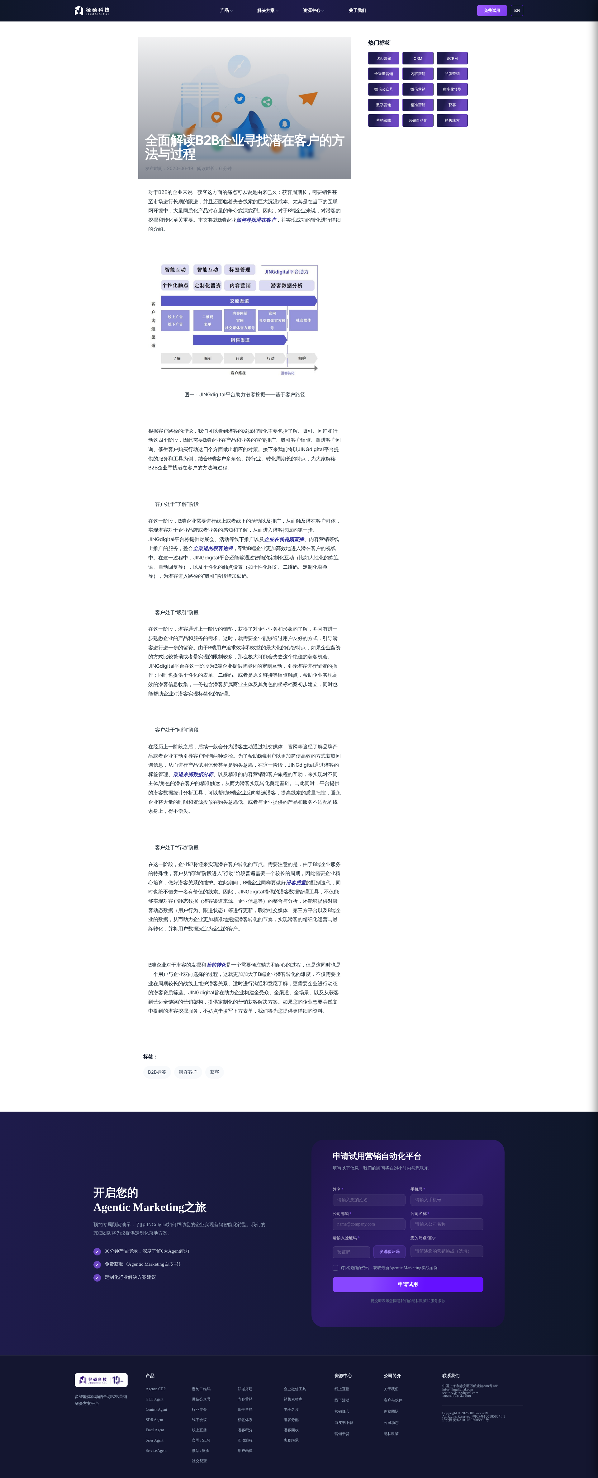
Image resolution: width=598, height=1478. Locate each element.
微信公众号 (383, 89)
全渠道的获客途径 (213, 548)
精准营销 (418, 104)
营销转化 (216, 965)
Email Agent (155, 1430)
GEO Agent (154, 1399)
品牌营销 (452, 73)
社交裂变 (199, 1461)
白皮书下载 (344, 1422)
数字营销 (383, 104)
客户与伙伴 (393, 1400)
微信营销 (418, 89)
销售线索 (452, 120)
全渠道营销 (383, 73)
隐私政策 (391, 1434)
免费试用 (492, 10)
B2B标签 (157, 1072)
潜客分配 (291, 1420)
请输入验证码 (346, 1238)
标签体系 (245, 1420)
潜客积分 (245, 1430)
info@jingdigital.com (457, 1389)
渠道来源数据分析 (193, 774)
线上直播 (199, 1430)
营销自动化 (418, 120)
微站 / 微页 (201, 1450)
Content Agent (156, 1409)
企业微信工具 (295, 1389)
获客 (214, 1072)
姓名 (338, 1189)
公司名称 (420, 1213)
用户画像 (245, 1450)
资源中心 (311, 10)
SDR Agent (154, 1420)
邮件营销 (245, 1409)
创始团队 (391, 1411)
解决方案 (266, 10)
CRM (418, 58)
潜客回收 (291, 1430)
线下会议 (199, 1420)
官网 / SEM (201, 1440)
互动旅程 (245, 1440)
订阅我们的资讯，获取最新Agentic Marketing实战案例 (389, 1267)
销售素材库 (293, 1399)
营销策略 (383, 120)
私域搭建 (245, 1389)
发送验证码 (389, 1251)
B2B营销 (384, 58)
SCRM (452, 58)
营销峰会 (342, 1411)
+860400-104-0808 (456, 1396)
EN (517, 10)
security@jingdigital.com (460, 1393)
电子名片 (291, 1409)
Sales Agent (154, 1440)
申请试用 (408, 1284)
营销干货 (342, 1434)
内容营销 (418, 73)
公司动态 (391, 1422)
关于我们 (357, 10)
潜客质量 (296, 882)
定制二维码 (201, 1389)
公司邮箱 (342, 1213)
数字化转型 (452, 89)
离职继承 (291, 1440)
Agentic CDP (156, 1389)
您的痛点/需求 (423, 1238)
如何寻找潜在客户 (256, 220)
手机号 (418, 1189)
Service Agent (156, 1450)
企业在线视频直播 (284, 539)
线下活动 (342, 1400)
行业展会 (199, 1409)
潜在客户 (188, 1072)
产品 (224, 10)
